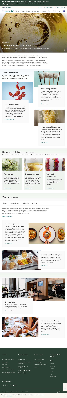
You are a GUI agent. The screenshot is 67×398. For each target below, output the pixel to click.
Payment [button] (44, 11)
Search (40, 7)
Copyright (4, 391)
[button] (64, 50)
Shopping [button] (28, 11)
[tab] (4, 203)
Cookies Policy (7, 396)
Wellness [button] (34, 11)
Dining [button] (38, 11)
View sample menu (7, 216)
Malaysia (61, 392)
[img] (64, 1)
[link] (49, 79)
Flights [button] (17, 11)
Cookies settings (22, 372)
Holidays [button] (22, 11)
